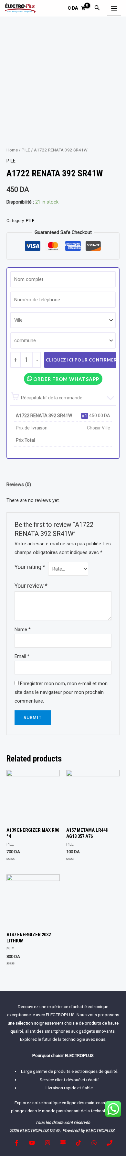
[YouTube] (32, 1143)
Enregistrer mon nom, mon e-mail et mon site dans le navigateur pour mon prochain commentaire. (61, 692)
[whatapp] (94, 1143)
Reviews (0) (18, 484)
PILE (26, 150)
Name (23, 629)
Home (12, 150)
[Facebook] (16, 1143)
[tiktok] (78, 1143)
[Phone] (109, 1143)
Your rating (30, 567)
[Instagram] (47, 1143)
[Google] (63, 1143)
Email (22, 656)
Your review (31, 586)
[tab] (63, 484)
